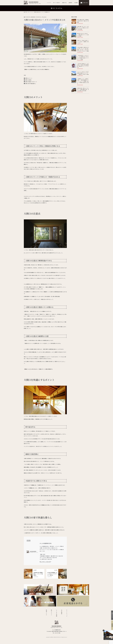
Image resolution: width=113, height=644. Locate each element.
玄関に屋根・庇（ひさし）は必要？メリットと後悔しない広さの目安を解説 (83, 28)
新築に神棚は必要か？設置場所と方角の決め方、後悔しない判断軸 (83, 21)
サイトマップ (66, 613)
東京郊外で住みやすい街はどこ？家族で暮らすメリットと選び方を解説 (83, 35)
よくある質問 (56, 613)
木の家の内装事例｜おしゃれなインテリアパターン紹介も (52, 574)
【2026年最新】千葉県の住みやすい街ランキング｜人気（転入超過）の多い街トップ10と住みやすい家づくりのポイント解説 (83, 49)
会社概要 (61, 612)
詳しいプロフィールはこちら (45, 561)
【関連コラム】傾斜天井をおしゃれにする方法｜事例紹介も (36, 69)
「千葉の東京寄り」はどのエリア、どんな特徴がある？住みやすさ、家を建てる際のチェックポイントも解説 (83, 57)
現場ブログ (46, 613)
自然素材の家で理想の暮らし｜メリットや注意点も (38, 574)
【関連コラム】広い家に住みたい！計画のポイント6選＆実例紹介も (38, 369)
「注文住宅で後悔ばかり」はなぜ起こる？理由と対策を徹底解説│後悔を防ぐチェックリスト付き (83, 65)
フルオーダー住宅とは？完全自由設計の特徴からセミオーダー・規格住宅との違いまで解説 (83, 73)
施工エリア (51, 613)
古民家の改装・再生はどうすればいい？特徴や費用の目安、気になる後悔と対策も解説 (83, 89)
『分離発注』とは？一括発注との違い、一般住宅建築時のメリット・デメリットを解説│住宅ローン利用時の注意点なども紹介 (83, 81)
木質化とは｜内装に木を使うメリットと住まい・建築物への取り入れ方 (83, 42)
